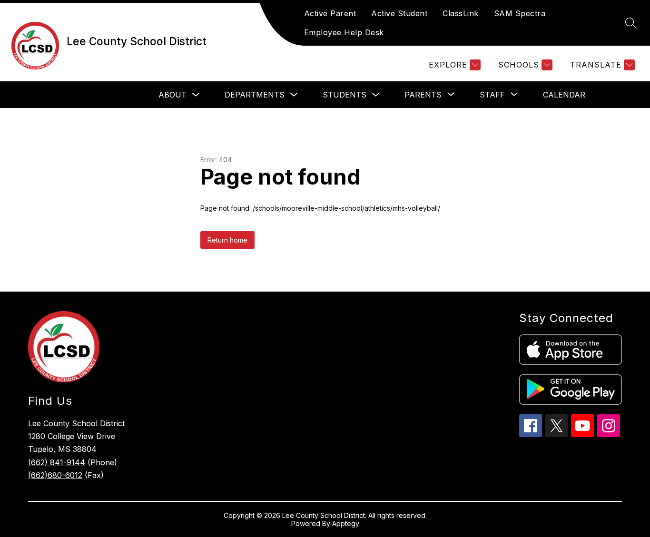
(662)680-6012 (55, 475)
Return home (227, 240)
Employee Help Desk (344, 32)
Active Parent (330, 13)
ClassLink (461, 13)
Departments (255, 94)
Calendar (564, 94)
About (172, 94)
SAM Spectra (520, 13)
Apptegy (345, 523)
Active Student (399, 13)
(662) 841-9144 (56, 462)
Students (344, 94)
